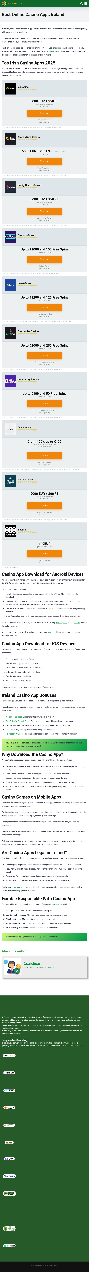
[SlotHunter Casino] (9, 341)
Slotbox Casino (26, 235)
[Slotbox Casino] (9, 245)
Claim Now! (44, 113)
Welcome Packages (14, 717)
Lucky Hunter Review (44, 218)
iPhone (72, 649)
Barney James (32, 963)
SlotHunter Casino (28, 331)
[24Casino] (9, 97)
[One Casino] (9, 437)
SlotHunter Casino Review (44, 362)
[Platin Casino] (9, 489)
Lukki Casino (25, 283)
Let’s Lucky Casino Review (44, 410)
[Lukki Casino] (9, 293)
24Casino (23, 87)
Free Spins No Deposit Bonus (18, 721)
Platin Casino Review (44, 512)
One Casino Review (45, 462)
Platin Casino (25, 479)
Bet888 (22, 529)
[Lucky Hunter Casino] (9, 195)
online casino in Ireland (20, 887)
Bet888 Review (44, 560)
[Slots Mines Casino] (9, 147)
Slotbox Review (44, 266)
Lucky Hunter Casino (29, 185)
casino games (61, 623)
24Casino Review (44, 120)
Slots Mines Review (44, 168)
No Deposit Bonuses (14, 734)
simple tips (55, 904)
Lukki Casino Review (44, 314)
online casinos (54, 51)
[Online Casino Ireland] (12, 3)
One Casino (24, 427)
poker (50, 632)
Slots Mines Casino (29, 137)
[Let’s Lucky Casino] (9, 389)
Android (77, 623)
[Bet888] (9, 539)
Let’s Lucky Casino (28, 379)
